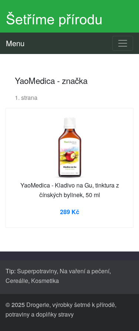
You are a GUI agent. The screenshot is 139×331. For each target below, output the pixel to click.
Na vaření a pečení (84, 271)
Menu (15, 43)
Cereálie (17, 280)
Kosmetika (45, 280)
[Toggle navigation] (122, 43)
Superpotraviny (37, 271)
